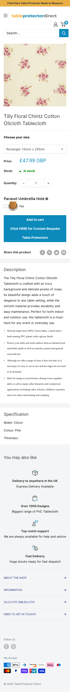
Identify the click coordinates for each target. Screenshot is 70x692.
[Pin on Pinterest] (49, 252)
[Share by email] (63, 252)
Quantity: (10, 183)
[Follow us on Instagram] (13, 646)
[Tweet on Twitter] (56, 252)
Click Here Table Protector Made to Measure (35, 3)
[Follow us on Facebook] (6, 646)
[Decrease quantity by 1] (23, 183)
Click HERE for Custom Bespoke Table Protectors (35, 233)
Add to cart (35, 220)
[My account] (55, 24)
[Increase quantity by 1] (48, 183)
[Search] (64, 33)
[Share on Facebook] (42, 252)
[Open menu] (5, 15)
